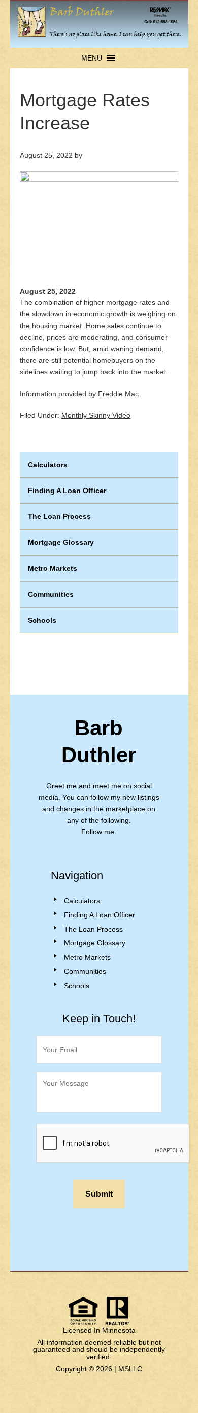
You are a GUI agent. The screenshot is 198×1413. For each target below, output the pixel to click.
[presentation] (113, 1144)
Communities (51, 594)
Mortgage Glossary (61, 542)
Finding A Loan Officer (67, 490)
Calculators (48, 464)
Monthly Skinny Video (95, 415)
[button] (91, 58)
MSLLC (130, 1369)
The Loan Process (59, 516)
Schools (42, 620)
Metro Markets (52, 568)
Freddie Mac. (119, 394)
